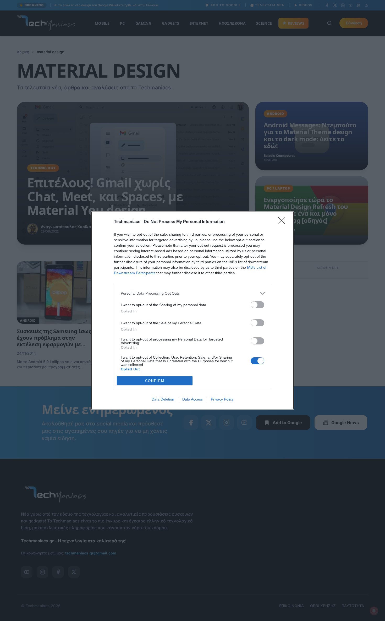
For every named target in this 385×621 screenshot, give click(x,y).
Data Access (192, 399)
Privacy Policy (222, 399)
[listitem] (192, 293)
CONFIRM (154, 381)
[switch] (257, 304)
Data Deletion (163, 399)
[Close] (283, 222)
